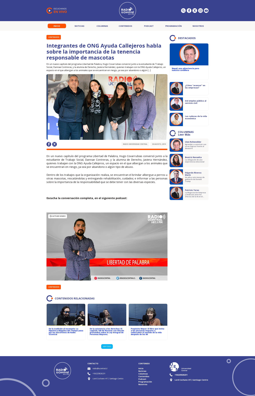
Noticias (79, 26)
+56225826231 (99, 373)
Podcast (149, 26)
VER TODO (107, 346)
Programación (173, 26)
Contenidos (125, 26)
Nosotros (198, 26)
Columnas (102, 26)
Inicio (57, 26)
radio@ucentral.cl (100, 368)
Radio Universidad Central (135, 144)
